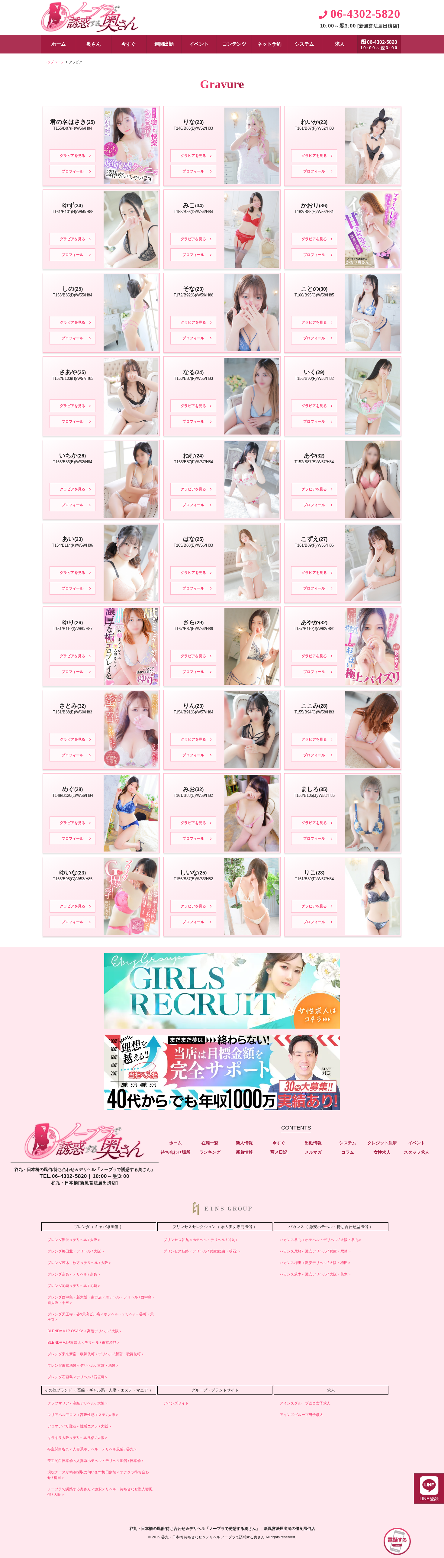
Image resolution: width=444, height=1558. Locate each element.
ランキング (209, 1152)
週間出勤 (164, 44)
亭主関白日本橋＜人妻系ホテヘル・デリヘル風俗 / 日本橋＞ (95, 1461)
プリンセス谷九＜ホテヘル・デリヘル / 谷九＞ (201, 1240)
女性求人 (382, 1152)
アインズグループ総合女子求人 (305, 1403)
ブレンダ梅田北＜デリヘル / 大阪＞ (76, 1251)
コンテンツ (234, 44)
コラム (347, 1152)
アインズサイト (176, 1403)
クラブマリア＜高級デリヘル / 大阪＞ (77, 1403)
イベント (199, 44)
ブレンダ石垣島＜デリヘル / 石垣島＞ (77, 1377)
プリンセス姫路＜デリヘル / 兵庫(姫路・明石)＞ (202, 1251)
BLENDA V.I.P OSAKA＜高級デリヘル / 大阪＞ (84, 1331)
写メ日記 (278, 1152)
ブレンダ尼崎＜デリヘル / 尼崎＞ (74, 1286)
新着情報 (244, 1152)
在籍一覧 (209, 1142)
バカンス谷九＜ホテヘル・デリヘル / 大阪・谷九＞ (321, 1240)
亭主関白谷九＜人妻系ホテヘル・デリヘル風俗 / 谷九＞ (92, 1449)
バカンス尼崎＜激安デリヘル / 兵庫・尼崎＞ (315, 1251)
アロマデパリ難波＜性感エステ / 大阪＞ (79, 1426)
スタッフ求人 (416, 1152)
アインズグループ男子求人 (301, 1415)
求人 (340, 44)
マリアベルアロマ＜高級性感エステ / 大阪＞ (83, 1415)
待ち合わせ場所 (175, 1152)
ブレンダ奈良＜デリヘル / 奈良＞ (74, 1274)
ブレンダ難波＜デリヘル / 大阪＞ (74, 1240)
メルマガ (313, 1152)
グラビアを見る (72, 156)
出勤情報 (313, 1142)
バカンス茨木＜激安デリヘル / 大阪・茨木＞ (315, 1274)
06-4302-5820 (379, 45)
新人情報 (244, 1142)
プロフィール (72, 171)
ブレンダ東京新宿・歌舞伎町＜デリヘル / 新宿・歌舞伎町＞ (95, 1354)
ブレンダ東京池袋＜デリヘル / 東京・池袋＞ (83, 1365)
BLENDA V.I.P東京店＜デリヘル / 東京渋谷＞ (83, 1342)
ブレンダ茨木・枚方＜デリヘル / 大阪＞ (79, 1263)
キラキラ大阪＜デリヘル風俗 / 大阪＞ (77, 1438)
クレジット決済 (382, 1142)
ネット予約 (269, 44)
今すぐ (128, 44)
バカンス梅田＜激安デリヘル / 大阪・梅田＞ (315, 1263)
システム (304, 44)
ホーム (58, 44)
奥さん (93, 44)
